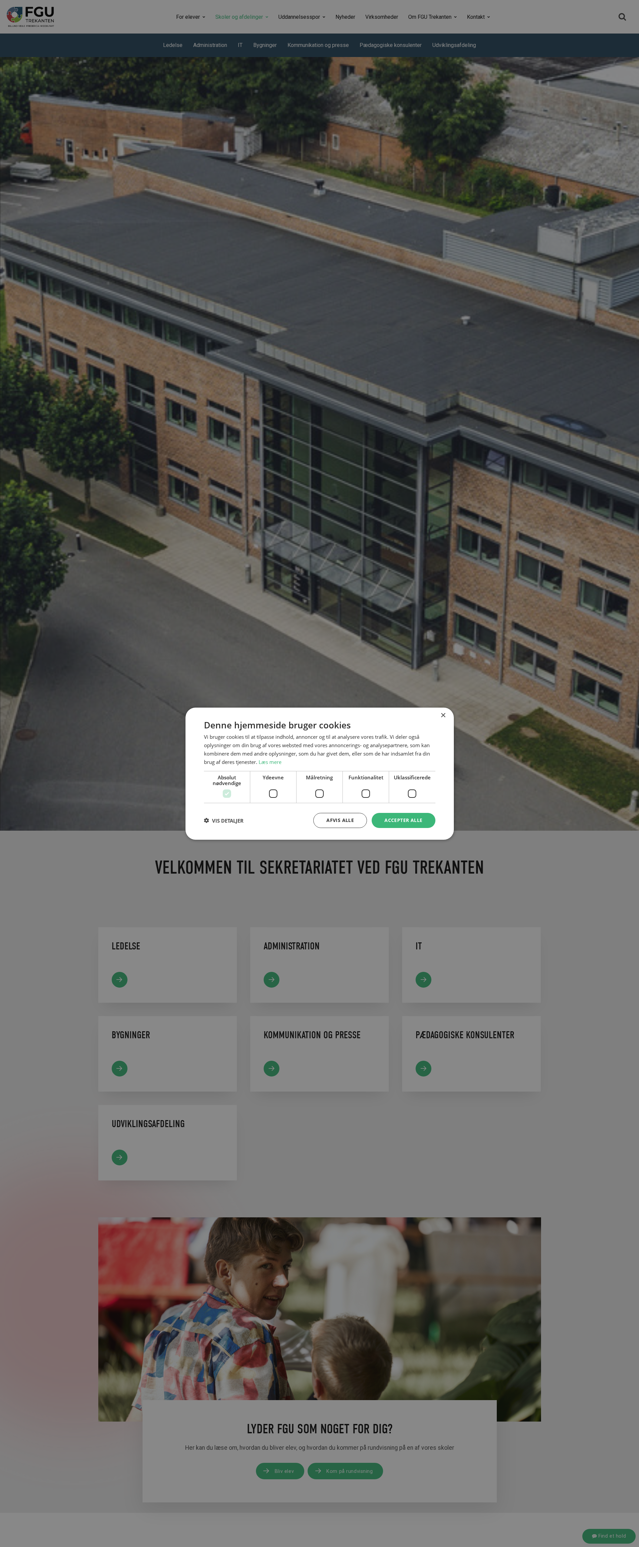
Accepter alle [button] (403, 820)
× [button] (442, 715)
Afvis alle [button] (340, 820)
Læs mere (270, 761)
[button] (224, 820)
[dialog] (319, 773)
